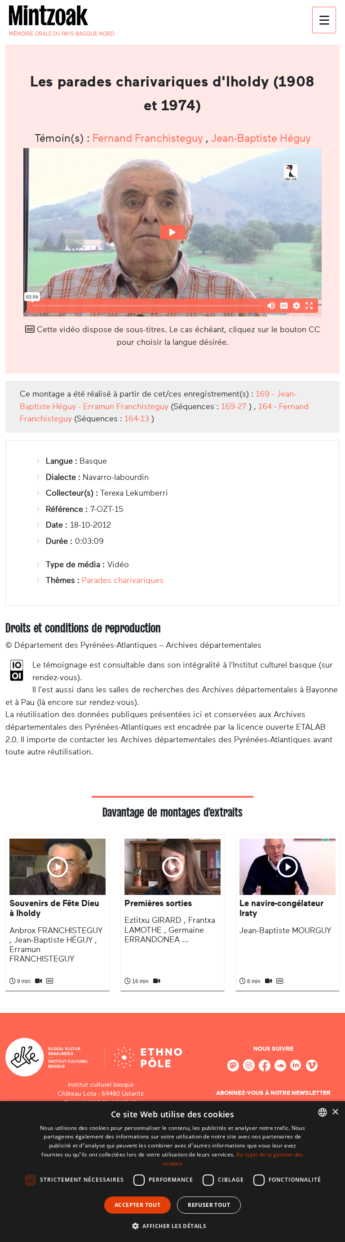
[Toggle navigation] (324, 20)
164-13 (136, 418)
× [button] (335, 1112)
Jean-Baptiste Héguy (261, 138)
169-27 (234, 406)
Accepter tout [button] (137, 1205)
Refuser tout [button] (209, 1205)
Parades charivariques (123, 580)
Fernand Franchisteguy (149, 138)
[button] (172, 1225)
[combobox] (322, 1112)
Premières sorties (158, 903)
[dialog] (172, 1171)
